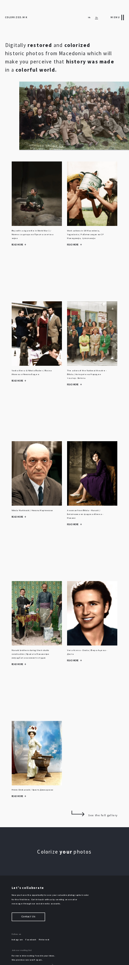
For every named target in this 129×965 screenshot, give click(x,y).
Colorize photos (64, 851)
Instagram (17, 939)
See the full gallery (102, 815)
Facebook (30, 939)
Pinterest (44, 939)
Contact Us (28, 916)
